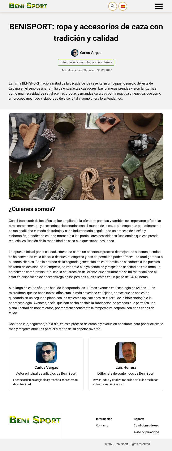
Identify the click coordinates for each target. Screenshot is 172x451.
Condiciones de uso (146, 425)
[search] (112, 6)
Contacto (102, 425)
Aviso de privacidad (146, 432)
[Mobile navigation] (159, 6)
